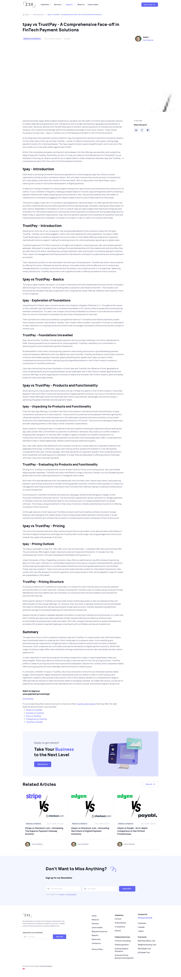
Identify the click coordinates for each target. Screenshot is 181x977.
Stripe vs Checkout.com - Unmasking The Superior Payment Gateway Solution (44, 831)
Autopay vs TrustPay (35, 713)
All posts (148, 784)
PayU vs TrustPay (33, 716)
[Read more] (44, 805)
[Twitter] (147, 130)
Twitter (141, 931)
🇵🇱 (24, 968)
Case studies (93, 4)
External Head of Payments (121, 949)
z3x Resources (38, 14)
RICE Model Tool (144, 948)
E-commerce (120, 927)
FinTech (118, 919)
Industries (45, 4)
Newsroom (96, 939)
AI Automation (120, 923)
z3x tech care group (46, 966)
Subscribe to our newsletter (33, 933)
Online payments (122, 944)
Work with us (43, 764)
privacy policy (71, 894)
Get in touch (148, 5)
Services (57, 4)
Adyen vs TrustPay (34, 710)
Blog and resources (99, 931)
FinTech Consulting (123, 941)
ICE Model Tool (144, 952)
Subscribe (59, 937)
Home (27, 14)
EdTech (118, 931)
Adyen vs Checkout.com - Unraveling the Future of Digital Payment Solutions (90, 831)
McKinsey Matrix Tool (146, 941)
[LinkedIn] (136, 130)
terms (62, 894)
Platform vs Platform (33, 824)
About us (81, 4)
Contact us (96, 943)
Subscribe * (127, 888)
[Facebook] (142, 130)
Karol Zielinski (148, 40)
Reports (69, 4)
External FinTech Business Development (124, 956)
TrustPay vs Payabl (34, 722)
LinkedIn (141, 927)
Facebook (142, 923)
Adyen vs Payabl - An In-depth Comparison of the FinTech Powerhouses (132, 831)
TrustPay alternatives (86, 704)
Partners (95, 923)
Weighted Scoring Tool (147, 944)
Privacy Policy (97, 949)
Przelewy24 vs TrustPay (36, 719)
